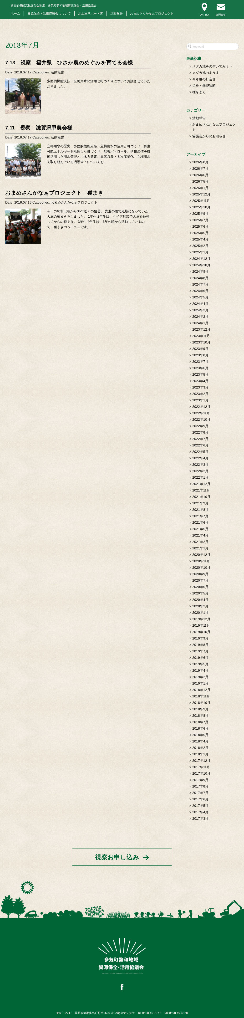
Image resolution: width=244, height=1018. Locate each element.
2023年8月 (200, 355)
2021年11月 (201, 490)
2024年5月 (200, 297)
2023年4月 (200, 381)
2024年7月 (200, 284)
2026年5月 (200, 181)
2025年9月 (200, 213)
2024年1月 (200, 323)
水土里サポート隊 (90, 13)
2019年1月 (200, 683)
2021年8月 (200, 510)
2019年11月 (201, 625)
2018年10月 (201, 703)
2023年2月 (200, 394)
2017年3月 (200, 818)
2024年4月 (200, 304)
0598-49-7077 (151, 1013)
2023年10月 (201, 342)
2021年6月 (200, 522)
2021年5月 (200, 529)
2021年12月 (201, 484)
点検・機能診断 (204, 85)
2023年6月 (200, 368)
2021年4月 (200, 535)
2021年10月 (201, 497)
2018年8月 (200, 715)
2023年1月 (200, 400)
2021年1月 (200, 548)
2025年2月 (200, 246)
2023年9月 (200, 349)
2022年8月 (200, 432)
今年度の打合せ (204, 79)
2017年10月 (201, 773)
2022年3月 (200, 464)
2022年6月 (200, 445)
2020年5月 (200, 593)
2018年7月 (200, 722)
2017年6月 (200, 799)
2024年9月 (200, 271)
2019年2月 (200, 677)
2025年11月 (201, 201)
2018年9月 (200, 709)
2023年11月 (201, 336)
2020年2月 (200, 606)
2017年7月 (200, 793)
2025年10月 (201, 207)
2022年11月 (201, 413)
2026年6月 (200, 175)
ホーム (15, 13)
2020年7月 (200, 580)
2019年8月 (200, 645)
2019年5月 (200, 664)
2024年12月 (201, 259)
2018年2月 (200, 748)
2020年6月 (200, 587)
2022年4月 (200, 458)
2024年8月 (200, 278)
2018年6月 (200, 728)
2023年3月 (200, 387)
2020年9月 (200, 574)
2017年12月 (201, 760)
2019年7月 (200, 651)
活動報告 (116, 13)
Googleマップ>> (124, 1013)
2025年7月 (200, 220)
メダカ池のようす (205, 73)
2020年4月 (200, 600)
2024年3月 (200, 310)
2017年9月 (200, 780)
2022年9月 (200, 426)
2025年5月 (200, 233)
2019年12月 (201, 619)
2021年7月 (200, 516)
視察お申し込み (117, 857)
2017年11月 (201, 767)
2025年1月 (200, 252)
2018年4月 (200, 741)
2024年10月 (201, 265)
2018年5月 (200, 735)
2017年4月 (200, 812)
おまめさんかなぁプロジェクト (151, 13)
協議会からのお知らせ (209, 136)
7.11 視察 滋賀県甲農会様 (38, 128)
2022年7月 (200, 439)
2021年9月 (200, 503)
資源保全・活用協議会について (49, 13)
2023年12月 (201, 329)
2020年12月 (201, 555)
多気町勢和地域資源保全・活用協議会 (54, 5)
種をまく (199, 92)
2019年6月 (200, 658)
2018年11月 (201, 696)
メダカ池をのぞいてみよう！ (214, 66)
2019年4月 (200, 670)
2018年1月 (200, 754)
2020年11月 (201, 561)
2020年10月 (201, 567)
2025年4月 (200, 239)
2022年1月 (200, 477)
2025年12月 (201, 194)
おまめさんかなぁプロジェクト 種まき (54, 193)
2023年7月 (200, 361)
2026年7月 (200, 168)
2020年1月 (200, 612)
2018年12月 (201, 690)
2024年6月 (200, 291)
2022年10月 (201, 419)
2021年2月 (200, 542)
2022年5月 (200, 452)
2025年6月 (200, 226)
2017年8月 (200, 786)
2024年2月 (200, 316)
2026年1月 (200, 188)
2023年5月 (200, 374)
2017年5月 (200, 806)
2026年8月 (200, 162)
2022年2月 (200, 471)
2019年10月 (201, 632)
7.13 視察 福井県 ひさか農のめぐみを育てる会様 (69, 63)
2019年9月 (200, 638)
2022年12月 (201, 407)
